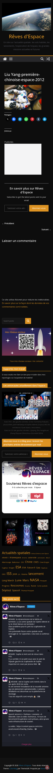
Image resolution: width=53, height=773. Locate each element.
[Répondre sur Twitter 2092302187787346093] (10, 735)
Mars (26, 580)
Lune (18, 580)
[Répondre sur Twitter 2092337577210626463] (10, 670)
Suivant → (46, 229)
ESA (18, 567)
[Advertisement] (22, 159)
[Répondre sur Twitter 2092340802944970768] (10, 643)
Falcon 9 (31, 567)
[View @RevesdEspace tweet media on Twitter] (10, 636)
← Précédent (8, 223)
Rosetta (27, 586)
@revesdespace (28, 616)
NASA (34, 579)
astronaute (41, 558)
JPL (19, 574)
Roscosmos (17, 585)
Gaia (38, 567)
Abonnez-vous (39, 208)
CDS (22, 562)
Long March (8, 580)
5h (38, 678)
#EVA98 (12, 619)
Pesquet (43, 581)
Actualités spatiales (16, 552)
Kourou (24, 574)
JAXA (15, 574)
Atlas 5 (48, 558)
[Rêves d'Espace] (5, 59)
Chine (28, 562)
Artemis (24, 558)
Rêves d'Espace (26, 36)
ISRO (4, 574)
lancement (36, 573)
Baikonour (16, 562)
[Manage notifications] (47, 768)
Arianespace (15, 557)
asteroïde (32, 557)
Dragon (11, 568)
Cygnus (5, 568)
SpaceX (16, 590)
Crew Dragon (44, 562)
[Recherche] (28, 321)
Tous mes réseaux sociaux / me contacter (26, 361)
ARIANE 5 (5, 558)
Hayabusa (44, 568)
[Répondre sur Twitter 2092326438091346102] (10, 703)
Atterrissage (6, 562)
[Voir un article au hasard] (48, 59)
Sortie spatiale (42, 586)
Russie (33, 586)
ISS (9, 573)
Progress (5, 586)
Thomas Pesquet (27, 590)
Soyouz (6, 590)
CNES (36, 562)
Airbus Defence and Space (40, 553)
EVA (24, 567)
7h (38, 711)
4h (38, 616)
